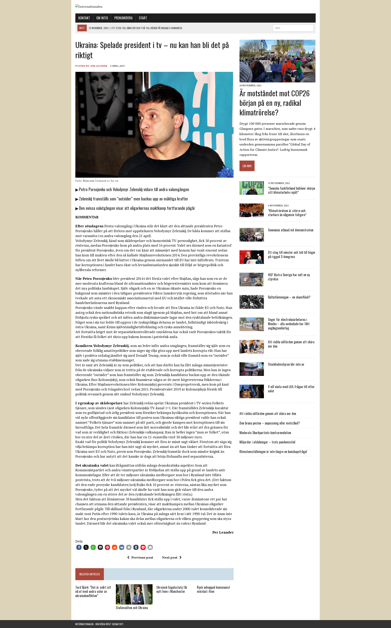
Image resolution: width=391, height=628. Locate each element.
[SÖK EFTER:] (293, 27)
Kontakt (84, 17)
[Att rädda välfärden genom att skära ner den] (251, 351)
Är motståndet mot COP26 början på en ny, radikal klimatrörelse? (274, 102)
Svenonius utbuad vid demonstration (290, 230)
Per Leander (99, 65)
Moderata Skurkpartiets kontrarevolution (265, 432)
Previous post (142, 557)
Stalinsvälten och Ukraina (132, 607)
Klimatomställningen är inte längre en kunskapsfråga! (273, 451)
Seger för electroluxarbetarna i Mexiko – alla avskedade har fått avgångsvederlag (289, 323)
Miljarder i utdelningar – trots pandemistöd (267, 442)
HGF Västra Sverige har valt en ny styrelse (289, 276)
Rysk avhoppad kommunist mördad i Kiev (213, 589)
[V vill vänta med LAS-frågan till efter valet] (251, 395)
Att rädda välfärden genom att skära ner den (291, 344)
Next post (169, 557)
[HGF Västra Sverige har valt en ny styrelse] (251, 283)
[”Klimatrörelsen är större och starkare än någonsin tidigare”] (251, 214)
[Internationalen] (195, 6)
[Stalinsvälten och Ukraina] (134, 602)
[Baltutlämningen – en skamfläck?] (251, 306)
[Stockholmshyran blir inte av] (251, 373)
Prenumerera (123, 17)
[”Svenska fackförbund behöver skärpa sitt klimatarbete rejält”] (251, 192)
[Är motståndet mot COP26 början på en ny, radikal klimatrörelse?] (277, 80)
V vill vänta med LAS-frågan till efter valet (291, 388)
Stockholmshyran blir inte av (286, 364)
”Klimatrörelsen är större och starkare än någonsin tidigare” (287, 212)
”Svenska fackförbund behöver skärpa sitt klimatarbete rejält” (291, 190)
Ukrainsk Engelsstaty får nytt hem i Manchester (171, 589)
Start (143, 17)
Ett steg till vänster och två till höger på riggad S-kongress (291, 254)
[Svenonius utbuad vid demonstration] (251, 239)
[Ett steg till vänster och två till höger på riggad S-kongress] (251, 261)
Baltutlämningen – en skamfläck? (289, 297)
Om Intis (102, 17)
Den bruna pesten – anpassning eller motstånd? (269, 423)
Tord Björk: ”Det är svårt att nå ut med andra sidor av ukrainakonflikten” (93, 591)
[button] (78, 547)
